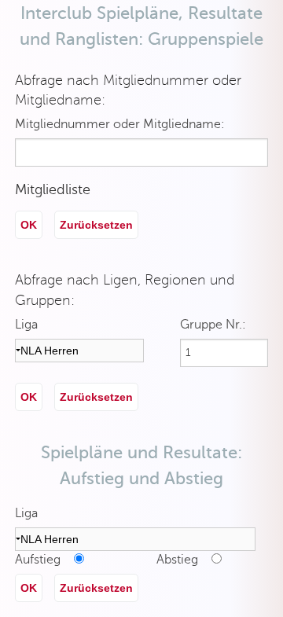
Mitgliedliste (52, 189)
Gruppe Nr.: (213, 324)
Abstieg (182, 559)
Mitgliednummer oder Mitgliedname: (120, 124)
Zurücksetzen (96, 225)
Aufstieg (42, 559)
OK (28, 225)
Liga (26, 324)
